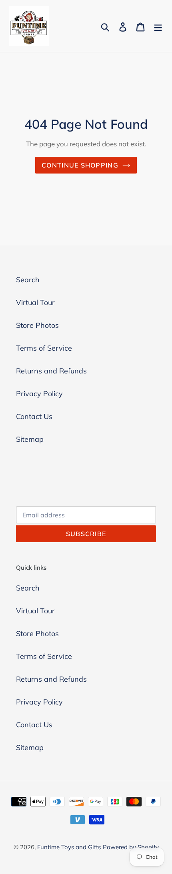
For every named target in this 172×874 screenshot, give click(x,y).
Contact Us (34, 416)
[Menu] (158, 26)
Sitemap (30, 439)
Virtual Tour (35, 302)
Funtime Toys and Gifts (69, 847)
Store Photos (37, 325)
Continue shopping (80, 165)
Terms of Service (44, 348)
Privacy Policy (39, 393)
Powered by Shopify (131, 847)
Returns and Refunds (51, 370)
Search (28, 279)
